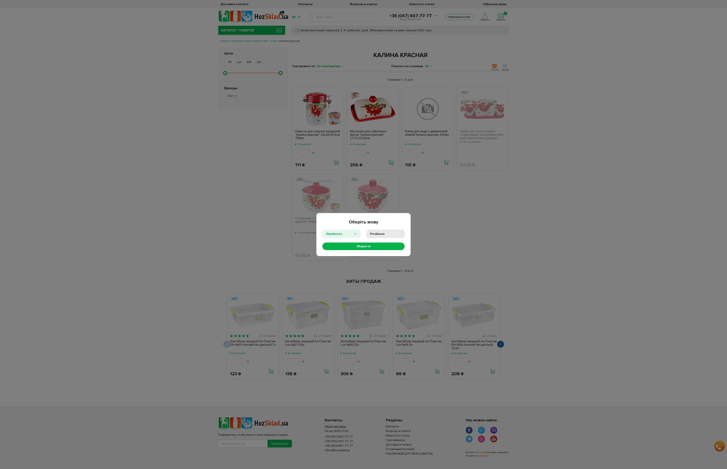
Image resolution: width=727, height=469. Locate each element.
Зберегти (363, 246)
